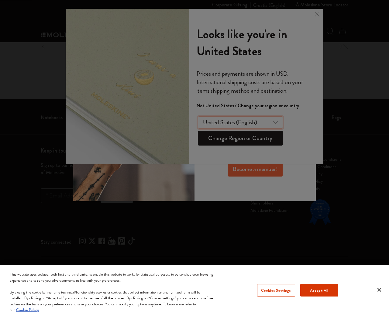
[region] (194, 290)
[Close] (379, 290)
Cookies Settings (276, 290)
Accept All (319, 290)
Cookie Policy (27, 310)
